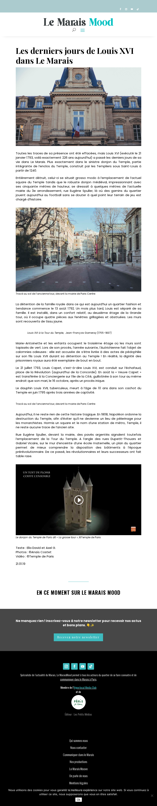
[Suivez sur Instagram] (126, 9)
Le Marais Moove (78, 768)
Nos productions (78, 761)
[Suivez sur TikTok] (138, 9)
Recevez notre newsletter (78, 637)
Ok (78, 799)
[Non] (152, 796)
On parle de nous (78, 775)
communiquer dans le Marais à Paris (78, 679)
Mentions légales (78, 783)
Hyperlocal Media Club (85, 687)
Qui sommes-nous (78, 740)
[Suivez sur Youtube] (132, 9)
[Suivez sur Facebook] (120, 9)
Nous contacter (78, 747)
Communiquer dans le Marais (78, 754)
